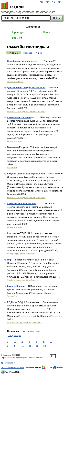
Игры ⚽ (17, 38)
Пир (9, 259)
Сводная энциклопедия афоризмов (23, 280)
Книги (46, 32)
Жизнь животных (15, 82)
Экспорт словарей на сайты (12, 367)
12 (37, 346)
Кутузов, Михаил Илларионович (26, 173)
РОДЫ (10, 302)
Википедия (12, 168)
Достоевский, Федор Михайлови (26, 87)
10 (22, 346)
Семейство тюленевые (20, 61)
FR (59, 2)
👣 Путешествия (8, 363)
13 (44, 346)
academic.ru (12, 5)
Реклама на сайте (35, 358)
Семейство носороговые (21, 203)
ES (53, 2)
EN (41, 2)
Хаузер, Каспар (16, 286)
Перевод (27, 53)
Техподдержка (21, 358)
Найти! (56, 18)
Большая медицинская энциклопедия (24, 323)
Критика (12, 233)
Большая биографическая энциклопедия (26, 111)
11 (30, 346)
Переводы (17, 32)
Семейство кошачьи (19, 117)
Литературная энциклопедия (21, 254)
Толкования (32, 26)
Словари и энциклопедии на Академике (28, 12)
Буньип (11, 147)
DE (47, 2)
